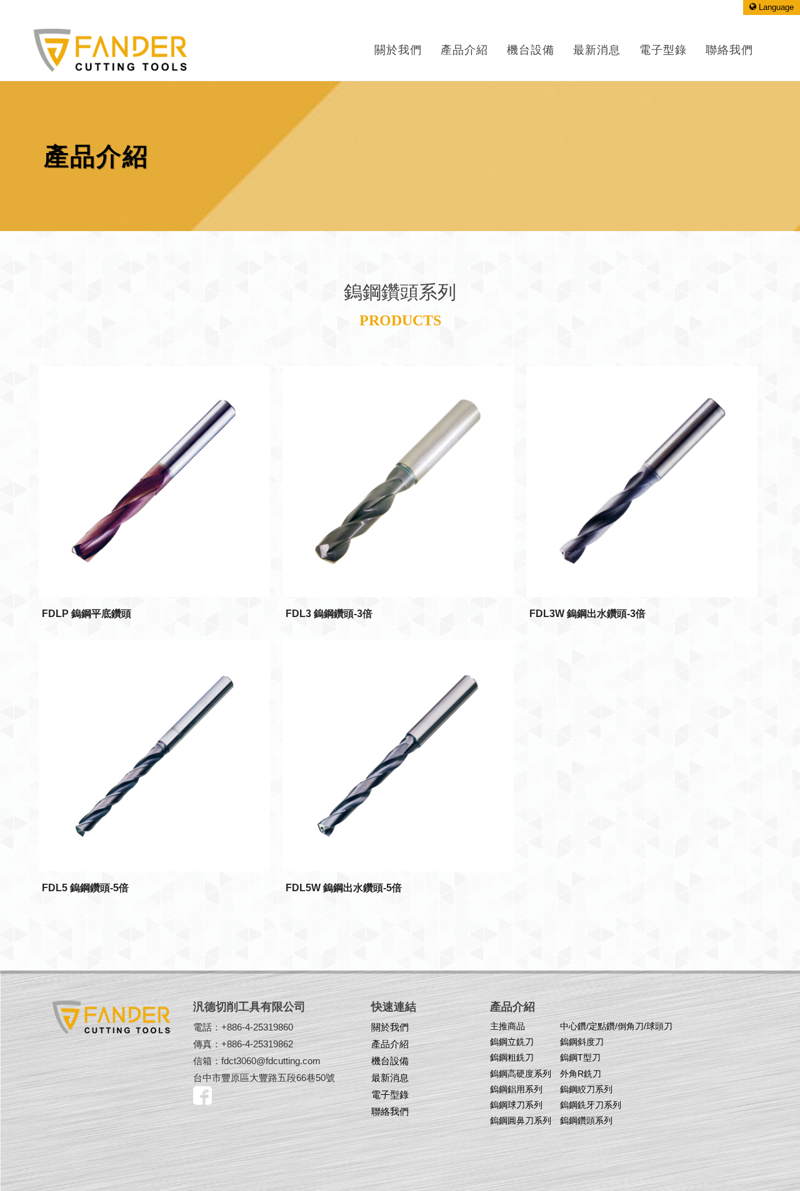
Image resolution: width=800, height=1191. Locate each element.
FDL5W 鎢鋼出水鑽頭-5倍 (344, 887)
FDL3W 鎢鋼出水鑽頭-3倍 (587, 613)
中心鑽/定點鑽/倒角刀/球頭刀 (616, 1026)
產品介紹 (464, 50)
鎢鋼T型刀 (580, 1057)
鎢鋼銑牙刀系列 (590, 1105)
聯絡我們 (390, 1111)
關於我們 (398, 50)
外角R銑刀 (580, 1074)
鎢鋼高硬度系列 (520, 1074)
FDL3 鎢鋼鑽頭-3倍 (329, 613)
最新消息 (390, 1077)
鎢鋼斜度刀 (582, 1042)
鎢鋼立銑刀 (512, 1042)
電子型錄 (390, 1094)
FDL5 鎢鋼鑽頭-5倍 (85, 887)
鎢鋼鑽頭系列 (586, 1120)
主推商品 (507, 1026)
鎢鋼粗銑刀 (512, 1057)
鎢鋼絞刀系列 (586, 1089)
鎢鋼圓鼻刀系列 (520, 1120)
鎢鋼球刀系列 (516, 1105)
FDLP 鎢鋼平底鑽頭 (86, 613)
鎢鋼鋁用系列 (516, 1089)
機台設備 (390, 1060)
